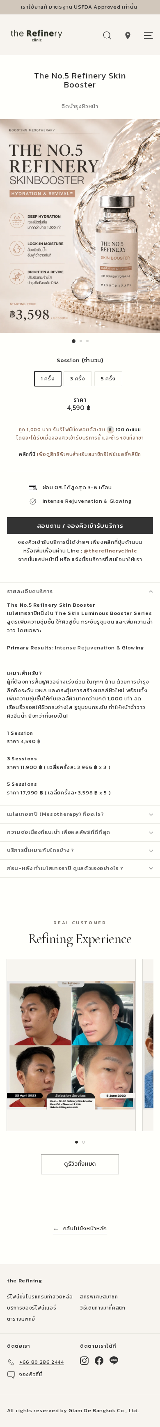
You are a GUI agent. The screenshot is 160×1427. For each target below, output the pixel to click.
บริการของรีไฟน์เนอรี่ (31, 1308)
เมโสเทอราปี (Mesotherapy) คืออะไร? (55, 814)
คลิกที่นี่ (27, 454)
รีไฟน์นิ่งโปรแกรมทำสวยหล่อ (40, 1296)
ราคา (80, 400)
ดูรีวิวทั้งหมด (80, 1164)
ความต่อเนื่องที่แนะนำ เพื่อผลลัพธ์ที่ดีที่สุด (58, 832)
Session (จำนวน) (80, 360)
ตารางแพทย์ (21, 1319)
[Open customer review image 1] (71, 1045)
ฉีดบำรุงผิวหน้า (80, 106)
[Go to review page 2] (83, 1142)
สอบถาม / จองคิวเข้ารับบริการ (80, 525)
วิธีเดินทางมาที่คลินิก (103, 1308)
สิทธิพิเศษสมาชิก (99, 1296)
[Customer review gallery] (80, 1045)
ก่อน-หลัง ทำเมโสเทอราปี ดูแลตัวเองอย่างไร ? (65, 868)
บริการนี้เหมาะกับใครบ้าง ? (40, 850)
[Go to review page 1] (76, 1142)
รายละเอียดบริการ (30, 591)
